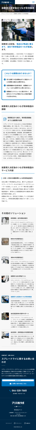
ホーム (3, 13)
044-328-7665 (19, 390)
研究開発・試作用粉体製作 (19, 218)
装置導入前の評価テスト (18, 276)
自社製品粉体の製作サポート (20, 314)
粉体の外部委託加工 (17, 239)
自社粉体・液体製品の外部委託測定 (22, 332)
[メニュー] (33, 2)
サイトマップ (9, 423)
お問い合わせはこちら (19, 384)
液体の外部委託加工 (17, 258)
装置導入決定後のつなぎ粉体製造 (21, 297)
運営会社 (28, 423)
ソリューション (9, 13)
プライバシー (19, 423)
